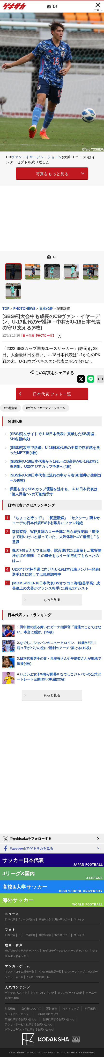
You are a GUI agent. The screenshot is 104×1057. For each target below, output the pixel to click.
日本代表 (10, 919)
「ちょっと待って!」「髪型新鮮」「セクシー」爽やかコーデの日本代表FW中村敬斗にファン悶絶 (56, 520)
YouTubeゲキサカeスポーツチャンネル (66, 950)
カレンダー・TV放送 (70, 992)
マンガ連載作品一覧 (49, 971)
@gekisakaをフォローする (30, 838)
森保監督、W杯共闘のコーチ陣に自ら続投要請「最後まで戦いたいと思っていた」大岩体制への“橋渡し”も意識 (55, 536)
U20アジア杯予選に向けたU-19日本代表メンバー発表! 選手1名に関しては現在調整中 (56, 571)
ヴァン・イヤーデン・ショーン (36, 157)
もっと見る (52, 600)
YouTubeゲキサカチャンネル (22, 950)
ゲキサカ (14, 7)
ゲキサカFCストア (16, 992)
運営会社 (51, 1008)
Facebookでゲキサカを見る (31, 848)
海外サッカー (62, 919)
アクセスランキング (42, 992)
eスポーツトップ (75, 971)
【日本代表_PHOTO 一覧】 (38, 335)
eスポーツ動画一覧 (38, 976)
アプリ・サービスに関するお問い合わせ (29, 1024)
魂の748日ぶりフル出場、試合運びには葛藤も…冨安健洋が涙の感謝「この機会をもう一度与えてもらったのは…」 (56, 555)
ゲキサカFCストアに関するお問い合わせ (29, 1029)
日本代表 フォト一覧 (52, 394)
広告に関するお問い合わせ (21, 1019)
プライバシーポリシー (18, 1013)
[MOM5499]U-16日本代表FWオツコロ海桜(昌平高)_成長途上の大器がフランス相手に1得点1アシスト (56, 585)
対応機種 (10, 1008)
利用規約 (90, 1008)
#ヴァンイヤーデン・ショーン (46, 408)
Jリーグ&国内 (27, 919)
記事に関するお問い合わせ (59, 1019)
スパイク (79, 919)
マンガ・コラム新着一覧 (19, 971)
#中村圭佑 (10, 408)
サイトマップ (71, 1008)
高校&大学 (45, 919)
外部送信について (48, 1013)
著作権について (31, 1008)
